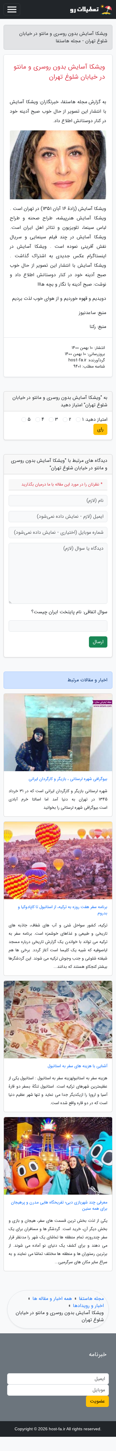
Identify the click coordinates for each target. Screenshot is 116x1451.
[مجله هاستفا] (90, 9)
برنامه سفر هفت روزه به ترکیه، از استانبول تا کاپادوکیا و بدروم (62, 910)
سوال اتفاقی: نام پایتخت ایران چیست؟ (69, 612)
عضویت (97, 1401)
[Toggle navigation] (12, 9)
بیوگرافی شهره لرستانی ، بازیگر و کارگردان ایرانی (68, 779)
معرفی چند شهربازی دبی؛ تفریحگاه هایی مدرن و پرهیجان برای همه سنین (59, 1205)
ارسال (98, 642)
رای (100, 429)
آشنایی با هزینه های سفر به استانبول (77, 1066)
